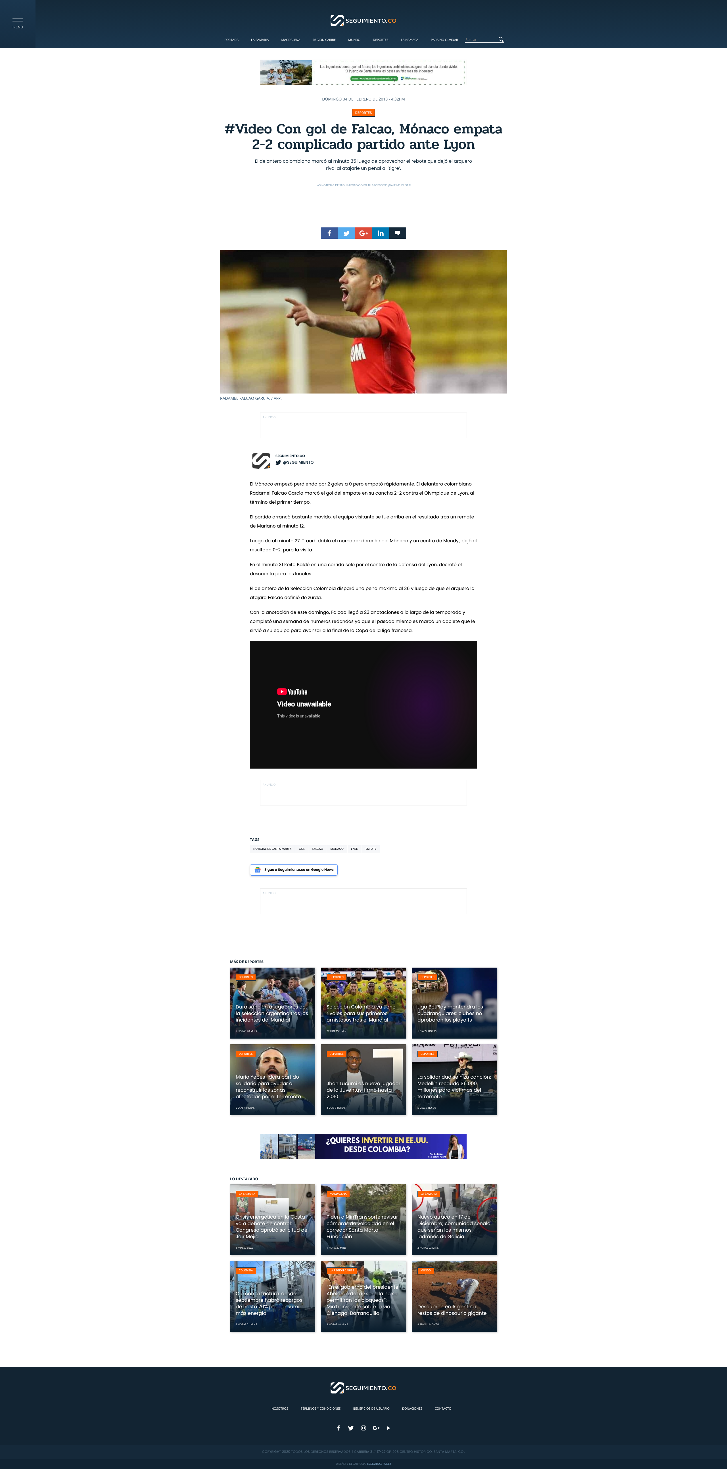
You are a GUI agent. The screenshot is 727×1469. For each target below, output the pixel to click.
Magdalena (290, 40)
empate (370, 849)
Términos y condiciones (320, 1409)
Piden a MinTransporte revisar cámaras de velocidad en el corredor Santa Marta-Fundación (362, 1226)
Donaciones (412, 1409)
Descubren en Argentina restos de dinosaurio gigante (452, 1310)
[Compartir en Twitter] (346, 233)
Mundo (354, 40)
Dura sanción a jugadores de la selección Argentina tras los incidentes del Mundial (272, 1013)
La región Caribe (342, 1270)
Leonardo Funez (379, 1464)
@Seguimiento (298, 462)
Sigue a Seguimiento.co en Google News (299, 869)
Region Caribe (324, 40)
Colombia (246, 1270)
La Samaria (260, 40)
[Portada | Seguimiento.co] (363, 20)
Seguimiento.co (290, 456)
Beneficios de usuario (371, 1409)
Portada (231, 40)
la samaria (247, 1194)
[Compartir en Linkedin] (380, 233)
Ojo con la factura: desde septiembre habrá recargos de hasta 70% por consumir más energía (269, 1303)
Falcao (317, 849)
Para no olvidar (444, 40)
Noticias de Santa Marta (272, 849)
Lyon (354, 849)
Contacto (443, 1409)
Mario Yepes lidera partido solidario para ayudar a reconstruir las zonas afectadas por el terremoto (268, 1087)
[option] (363, 325)
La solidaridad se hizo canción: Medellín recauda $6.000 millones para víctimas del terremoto (454, 1087)
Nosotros (279, 1409)
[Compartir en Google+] (363, 233)
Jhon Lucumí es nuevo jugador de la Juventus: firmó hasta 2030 (363, 1090)
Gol (301, 849)
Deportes (380, 40)
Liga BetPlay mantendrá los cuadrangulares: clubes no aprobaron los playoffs (450, 1013)
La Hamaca (409, 40)
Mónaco (337, 849)
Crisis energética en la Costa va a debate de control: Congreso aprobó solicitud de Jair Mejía (271, 1226)
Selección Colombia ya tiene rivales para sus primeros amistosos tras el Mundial (361, 1013)
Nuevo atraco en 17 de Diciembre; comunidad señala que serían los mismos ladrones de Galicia (453, 1226)
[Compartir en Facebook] (329, 233)
